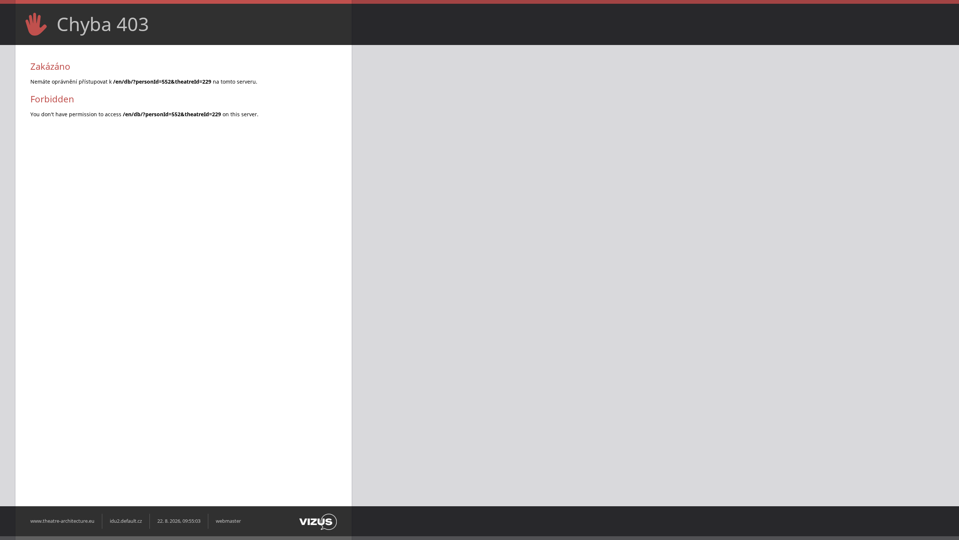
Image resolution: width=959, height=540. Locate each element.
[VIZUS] (318, 528)
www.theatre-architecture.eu (62, 521)
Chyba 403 (103, 24)
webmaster (228, 521)
